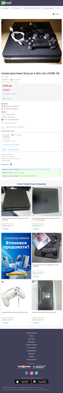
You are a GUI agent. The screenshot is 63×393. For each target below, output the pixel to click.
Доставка (31, 339)
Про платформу (31, 333)
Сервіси (31, 356)
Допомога (31, 353)
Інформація (31, 342)
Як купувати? (31, 348)
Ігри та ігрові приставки (31, 8)
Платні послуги (31, 359)
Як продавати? (31, 350)
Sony (58, 8)
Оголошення (16, 8)
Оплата (31, 336)
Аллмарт (6, 8)
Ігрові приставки (48, 8)
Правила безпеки (31, 345)
